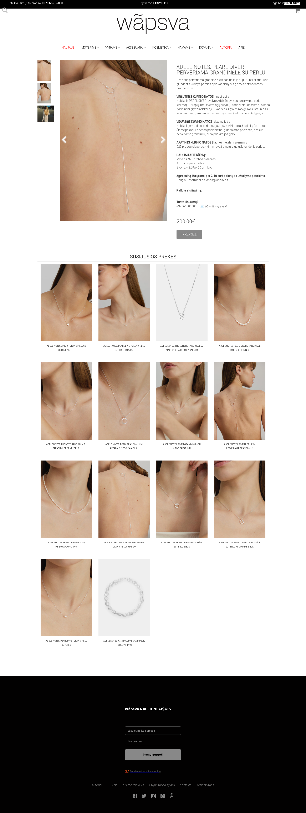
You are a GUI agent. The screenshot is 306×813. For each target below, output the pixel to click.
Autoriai (226, 47)
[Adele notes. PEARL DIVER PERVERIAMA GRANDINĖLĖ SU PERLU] (113, 140)
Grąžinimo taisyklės (162, 785)
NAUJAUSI (68, 47)
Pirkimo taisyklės (133, 785)
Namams (184, 47)
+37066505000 (187, 206)
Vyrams (111, 47)
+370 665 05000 (52, 3)
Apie (242, 47)
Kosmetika (160, 47)
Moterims (88, 47)
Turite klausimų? (16, 3)
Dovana (205, 47)
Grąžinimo (145, 3)
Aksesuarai (134, 47)
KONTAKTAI (292, 3)
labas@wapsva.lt (215, 206)
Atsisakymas (205, 785)
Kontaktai (186, 785)
